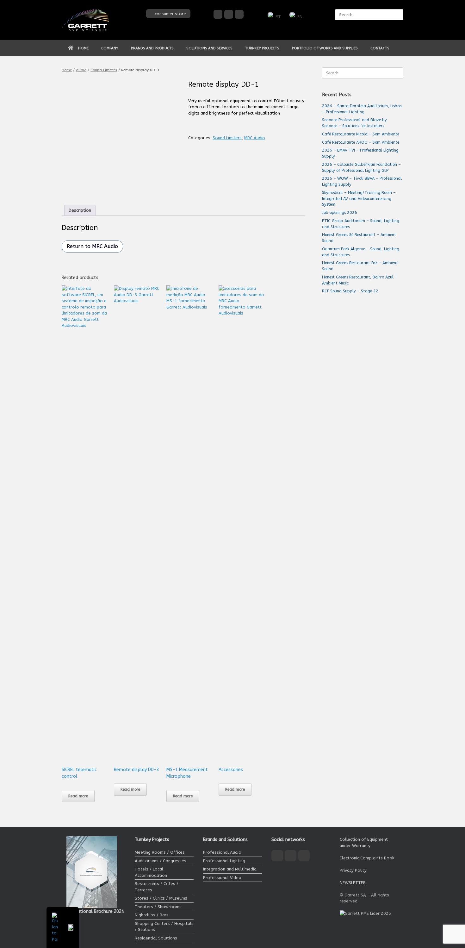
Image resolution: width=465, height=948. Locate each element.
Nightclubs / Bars (152, 915)
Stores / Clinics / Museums (161, 898)
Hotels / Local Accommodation (151, 872)
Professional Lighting (224, 860)
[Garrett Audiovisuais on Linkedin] (239, 14)
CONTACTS (379, 48)
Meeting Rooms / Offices (160, 852)
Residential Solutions (156, 938)
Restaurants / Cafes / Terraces (156, 886)
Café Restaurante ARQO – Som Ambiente (360, 142)
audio (81, 70)
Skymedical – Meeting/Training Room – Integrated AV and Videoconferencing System (359, 198)
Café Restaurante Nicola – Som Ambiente (360, 134)
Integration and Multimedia (230, 869)
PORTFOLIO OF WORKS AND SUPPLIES (325, 48)
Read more (78, 796)
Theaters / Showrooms (158, 906)
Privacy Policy (353, 870)
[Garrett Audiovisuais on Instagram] (228, 14)
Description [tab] (80, 210)
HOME (83, 48)
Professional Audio (222, 852)
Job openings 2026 (339, 212)
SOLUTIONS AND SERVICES (209, 48)
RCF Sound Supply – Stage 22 (350, 291)
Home (67, 70)
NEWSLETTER (353, 882)
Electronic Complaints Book (367, 858)
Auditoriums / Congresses (160, 860)
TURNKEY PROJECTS (262, 48)
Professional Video (222, 877)
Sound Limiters (103, 70)
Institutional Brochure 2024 (95, 911)
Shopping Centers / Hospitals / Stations (164, 926)
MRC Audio (254, 137)
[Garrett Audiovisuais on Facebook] (218, 14)
